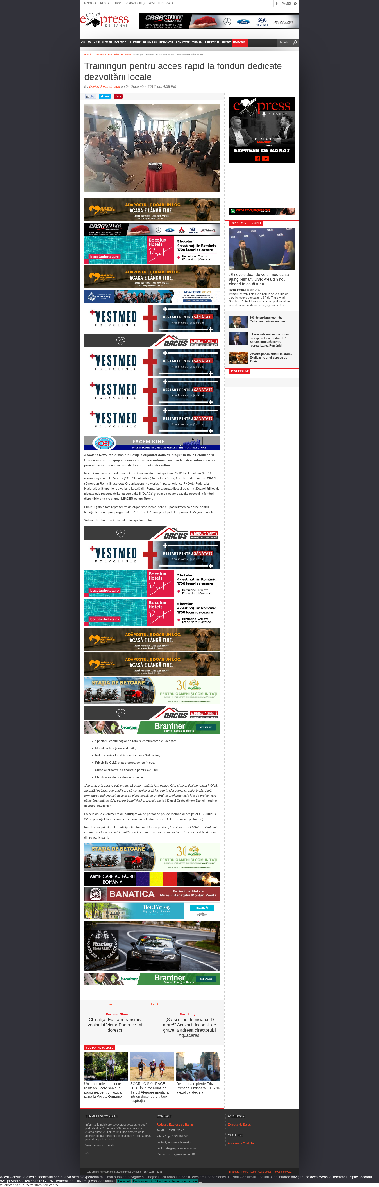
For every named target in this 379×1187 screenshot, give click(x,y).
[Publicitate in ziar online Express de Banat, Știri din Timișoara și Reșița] (152, 229)
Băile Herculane (122, 54)
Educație (166, 42)
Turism (197, 42)
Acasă (87, 54)
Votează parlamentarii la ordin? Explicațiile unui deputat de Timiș (271, 357)
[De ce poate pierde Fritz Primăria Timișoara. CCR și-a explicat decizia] (198, 1079)
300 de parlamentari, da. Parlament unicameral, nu (267, 319)
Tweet (111, 1004)
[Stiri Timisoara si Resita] (152, 899)
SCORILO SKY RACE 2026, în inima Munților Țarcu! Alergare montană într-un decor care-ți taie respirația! (149, 1092)
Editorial (240, 42)
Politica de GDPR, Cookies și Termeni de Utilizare (165, 1181)
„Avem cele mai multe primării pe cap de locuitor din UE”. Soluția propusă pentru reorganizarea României (270, 340)
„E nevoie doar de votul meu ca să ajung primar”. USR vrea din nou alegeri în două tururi (259, 279)
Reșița (105, 3)
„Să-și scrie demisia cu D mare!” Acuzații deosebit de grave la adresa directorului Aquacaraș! (189, 1027)
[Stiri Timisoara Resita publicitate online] (152, 346)
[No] (200, 1182)
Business (150, 42)
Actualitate (103, 42)
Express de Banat (239, 1124)
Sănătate (183, 42)
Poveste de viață (160, 3)
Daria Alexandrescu (104, 86)
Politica (120, 42)
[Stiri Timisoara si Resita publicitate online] (152, 984)
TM (89, 42)
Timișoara (89, 3)
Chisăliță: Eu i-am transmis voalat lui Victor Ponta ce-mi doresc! (115, 1025)
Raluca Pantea (237, 290)
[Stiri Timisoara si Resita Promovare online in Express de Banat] (152, 869)
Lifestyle (212, 42)
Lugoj (118, 3)
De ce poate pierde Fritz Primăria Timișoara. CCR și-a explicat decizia (198, 1088)
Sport (226, 42)
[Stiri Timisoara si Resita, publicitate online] (152, 539)
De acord (124, 1181)
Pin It (154, 1004)
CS (83, 42)
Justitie (135, 42)
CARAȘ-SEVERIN (102, 54)
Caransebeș (135, 3)
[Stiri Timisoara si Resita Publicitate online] (152, 718)
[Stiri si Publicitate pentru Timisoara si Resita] (152, 918)
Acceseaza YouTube (241, 1143)
